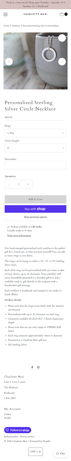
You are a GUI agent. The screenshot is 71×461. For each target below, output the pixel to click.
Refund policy (11, 436)
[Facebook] (32, 367)
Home (6, 25)
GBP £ (34, 451)
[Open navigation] (5, 14)
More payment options (35, 216)
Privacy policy (27, 436)
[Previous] (9, 61)
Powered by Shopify (40, 441)
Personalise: (11, 159)
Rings (8, 125)
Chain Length (12, 140)
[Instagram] (38, 367)
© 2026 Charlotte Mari (16, 441)
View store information (19, 235)
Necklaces (16, 25)
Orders (7, 414)
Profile (7, 418)
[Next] (62, 61)
